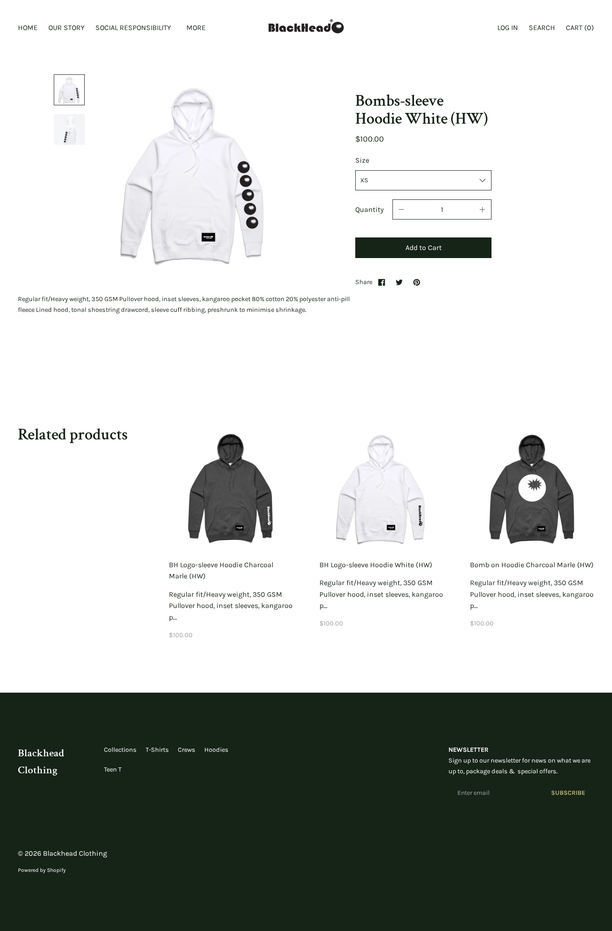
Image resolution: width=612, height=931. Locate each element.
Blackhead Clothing (75, 853)
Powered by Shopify (42, 870)
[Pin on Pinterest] (417, 282)
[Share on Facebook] (382, 282)
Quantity (369, 209)
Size (362, 160)
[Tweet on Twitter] (399, 282)
